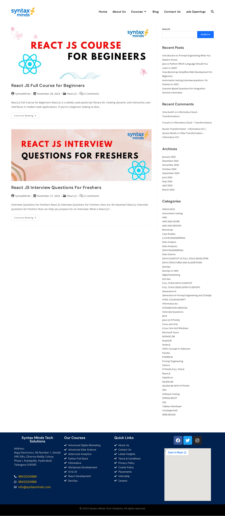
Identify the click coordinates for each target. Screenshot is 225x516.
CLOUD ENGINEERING (173, 237)
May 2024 (167, 181)
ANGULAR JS (168, 209)
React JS (72, 93)
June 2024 (167, 177)
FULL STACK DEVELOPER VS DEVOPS (181, 287)
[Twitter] (187, 440)
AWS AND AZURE (171, 221)
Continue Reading (26, 115)
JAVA (164, 315)
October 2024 (169, 169)
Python (166, 365)
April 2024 (167, 185)
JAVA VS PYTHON (171, 320)
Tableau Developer (172, 406)
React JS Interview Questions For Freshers (56, 187)
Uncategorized (169, 410)
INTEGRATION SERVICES (174, 307)
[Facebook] (178, 440)
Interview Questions (172, 311)
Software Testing (171, 394)
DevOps (166, 266)
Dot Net (166, 279)
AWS (164, 217)
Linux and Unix (170, 324)
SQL (164, 402)
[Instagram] (197, 440)
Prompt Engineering (172, 361)
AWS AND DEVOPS (171, 225)
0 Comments (91, 93)
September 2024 (170, 173)
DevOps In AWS (170, 270)
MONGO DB (168, 336)
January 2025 (169, 156)
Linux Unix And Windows (175, 328)
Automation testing (172, 213)
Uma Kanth (168, 112)
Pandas (166, 352)
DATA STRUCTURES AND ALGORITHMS (182, 262)
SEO (164, 389)
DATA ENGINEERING (172, 250)
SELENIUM (167, 381)
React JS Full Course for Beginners (48, 85)
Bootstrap (167, 229)
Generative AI (169, 291)
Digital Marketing (171, 274)
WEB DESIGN (169, 414)
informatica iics (170, 303)
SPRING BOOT (169, 398)
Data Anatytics (169, 246)
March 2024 (168, 189)
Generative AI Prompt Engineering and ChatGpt (187, 295)
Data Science (168, 254)
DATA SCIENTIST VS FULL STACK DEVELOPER (185, 258)
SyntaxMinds (22, 93)
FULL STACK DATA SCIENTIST (177, 283)
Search (166, 29)
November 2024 (170, 164)
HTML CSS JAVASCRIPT (174, 299)
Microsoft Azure (170, 332)
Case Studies (168, 233)
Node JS (166, 344)
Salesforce (167, 377)
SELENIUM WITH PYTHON (175, 385)
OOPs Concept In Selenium (176, 348)
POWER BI (167, 357)
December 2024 (170, 160)
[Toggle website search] (212, 11)
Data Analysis (169, 242)
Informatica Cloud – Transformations (192, 122)
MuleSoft (167, 340)
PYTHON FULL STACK (173, 369)
